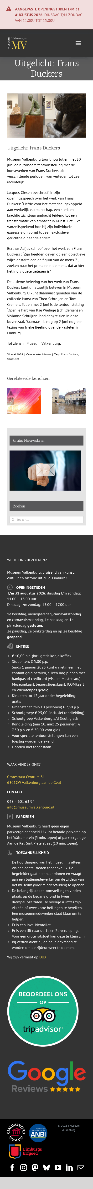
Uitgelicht (13, 358)
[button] (10, 401)
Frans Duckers (69, 354)
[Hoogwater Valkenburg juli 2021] (69, 390)
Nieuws (46, 354)
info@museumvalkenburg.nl (30, 807)
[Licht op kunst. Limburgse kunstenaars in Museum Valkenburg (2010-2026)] (24, 390)
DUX (42, 957)
